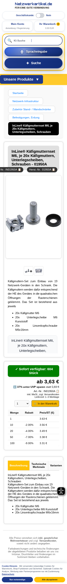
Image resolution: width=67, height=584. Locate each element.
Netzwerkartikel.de (33, 5)
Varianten (56, 465)
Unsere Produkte (21, 79)
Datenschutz (8, 574)
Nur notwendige (17, 579)
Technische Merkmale (38, 465)
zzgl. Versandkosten (49, 394)
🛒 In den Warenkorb (45, 403)
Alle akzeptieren (50, 579)
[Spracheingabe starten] (33, 51)
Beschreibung (19, 465)
